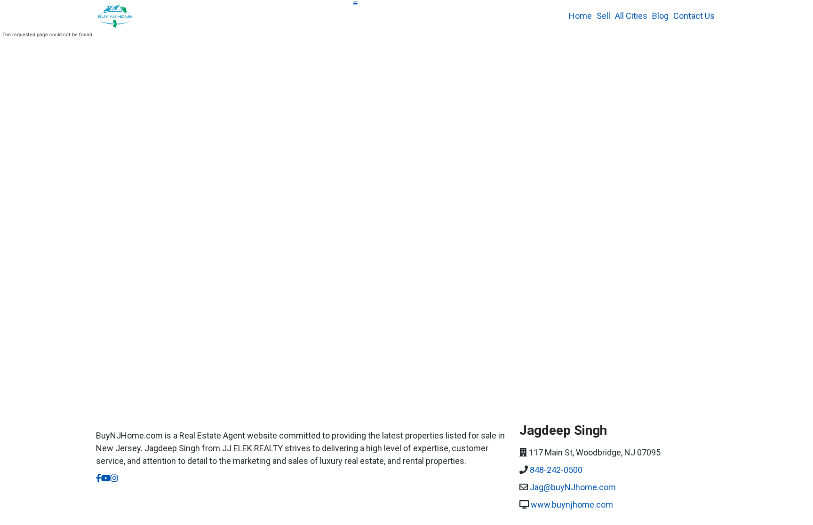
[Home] (118, 15)
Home (580, 16)
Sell (603, 16)
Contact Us (694, 16)
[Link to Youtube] (106, 478)
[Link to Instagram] (114, 478)
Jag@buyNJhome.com (573, 487)
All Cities (631, 16)
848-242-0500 (556, 470)
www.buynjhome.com (572, 504)
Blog (660, 16)
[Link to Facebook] (98, 478)
